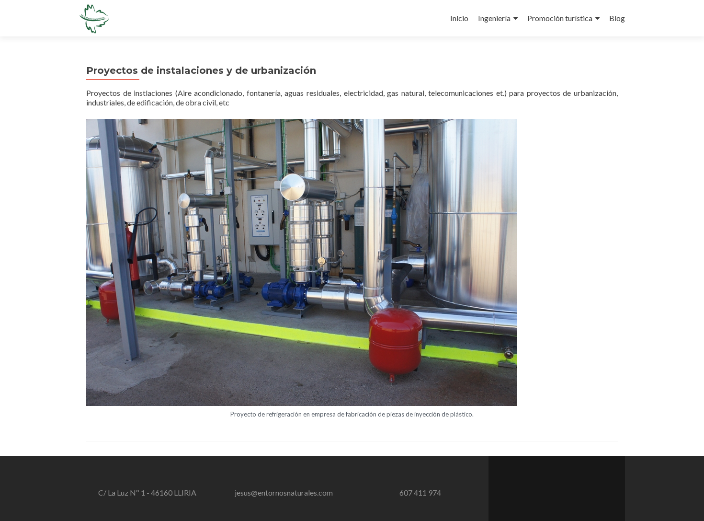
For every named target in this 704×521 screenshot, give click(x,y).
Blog (617, 18)
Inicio (459, 18)
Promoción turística (559, 18)
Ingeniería (494, 18)
